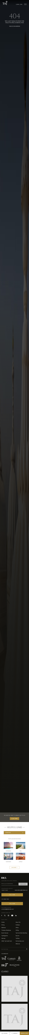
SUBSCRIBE (23, 884)
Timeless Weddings (6, 930)
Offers (17, 927)
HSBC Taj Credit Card (6, 941)
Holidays (18, 925)
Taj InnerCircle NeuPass (21, 933)
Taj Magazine (4, 935)
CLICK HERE (14, 818)
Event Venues (4, 933)
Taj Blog (17, 938)
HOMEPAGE (8, 832)
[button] (14, 949)
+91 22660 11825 (5, 899)
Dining (3, 925)
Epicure (17, 935)
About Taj (18, 922)
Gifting (17, 930)
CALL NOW (12, 894)
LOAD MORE (13, 867)
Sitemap (3, 938)
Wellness (3, 927)
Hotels (3, 922)
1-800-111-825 (4, 890)
